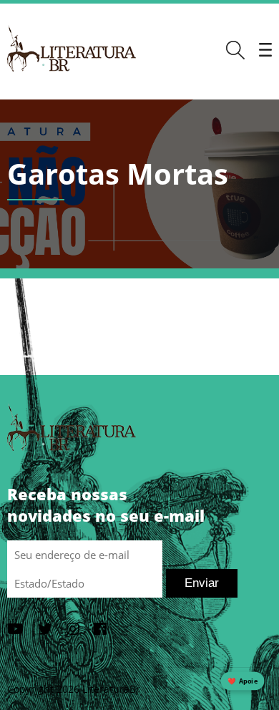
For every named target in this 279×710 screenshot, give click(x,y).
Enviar (202, 583)
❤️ (242, 681)
